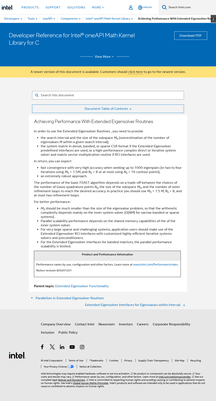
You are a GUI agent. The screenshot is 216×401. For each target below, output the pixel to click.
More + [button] (98, 7)
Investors (126, 324)
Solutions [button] (76, 7)
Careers (142, 324)
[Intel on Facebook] (42, 347)
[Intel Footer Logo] (17, 355)
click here (135, 72)
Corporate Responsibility (171, 324)
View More (103, 57)
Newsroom (107, 324)
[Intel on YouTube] (72, 347)
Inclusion (47, 332)
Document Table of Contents (106, 109)
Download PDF (191, 36)
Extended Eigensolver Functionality (82, 286)
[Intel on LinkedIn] (62, 347)
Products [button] (30, 7)
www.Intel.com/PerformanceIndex (155, 264)
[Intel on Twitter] (52, 347)
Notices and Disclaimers (71, 379)
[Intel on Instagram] (82, 347)
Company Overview (56, 324)
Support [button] (53, 7)
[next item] (213, 19)
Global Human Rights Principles (90, 383)
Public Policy (68, 332)
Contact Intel (84, 324)
